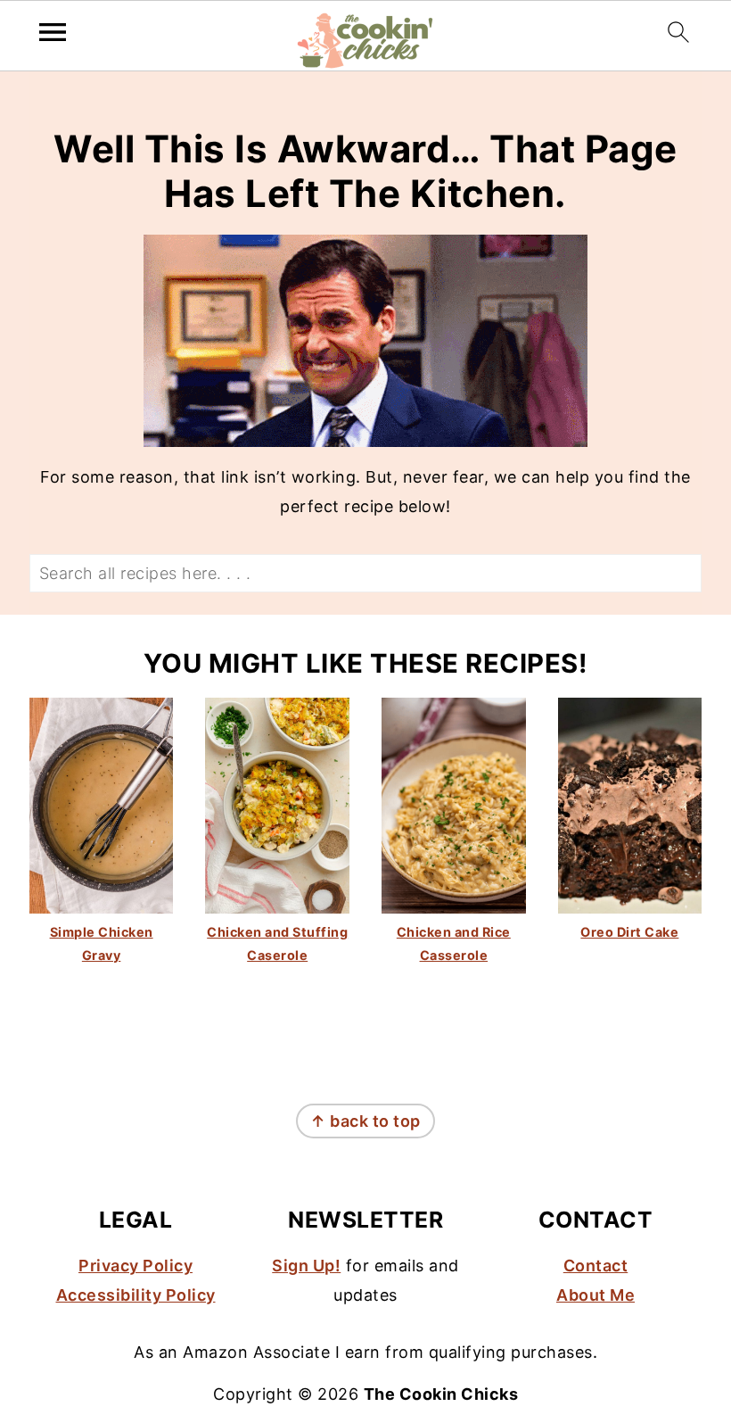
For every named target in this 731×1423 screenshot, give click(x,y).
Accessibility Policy (136, 1295)
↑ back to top (365, 1121)
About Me (595, 1295)
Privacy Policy (135, 1265)
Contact (595, 1265)
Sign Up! (306, 1265)
